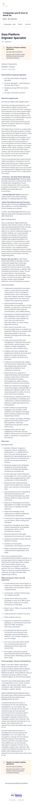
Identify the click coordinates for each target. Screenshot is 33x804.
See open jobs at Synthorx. (14, 52)
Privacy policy (12, 800)
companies (7, 24)
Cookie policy (20, 800)
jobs (14, 24)
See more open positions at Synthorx (16, 783)
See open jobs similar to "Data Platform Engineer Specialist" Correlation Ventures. (15, 56)
